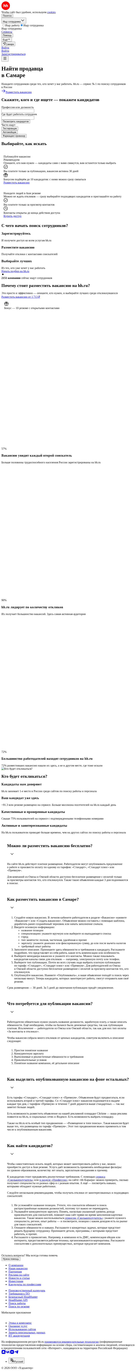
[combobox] (17, 111)
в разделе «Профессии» (53, 1179)
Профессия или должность (17, 107)
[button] (5, 47)
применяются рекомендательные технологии (71, 1341)
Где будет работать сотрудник (19, 114)
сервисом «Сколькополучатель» (84, 1218)
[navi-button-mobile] (4, 59)
